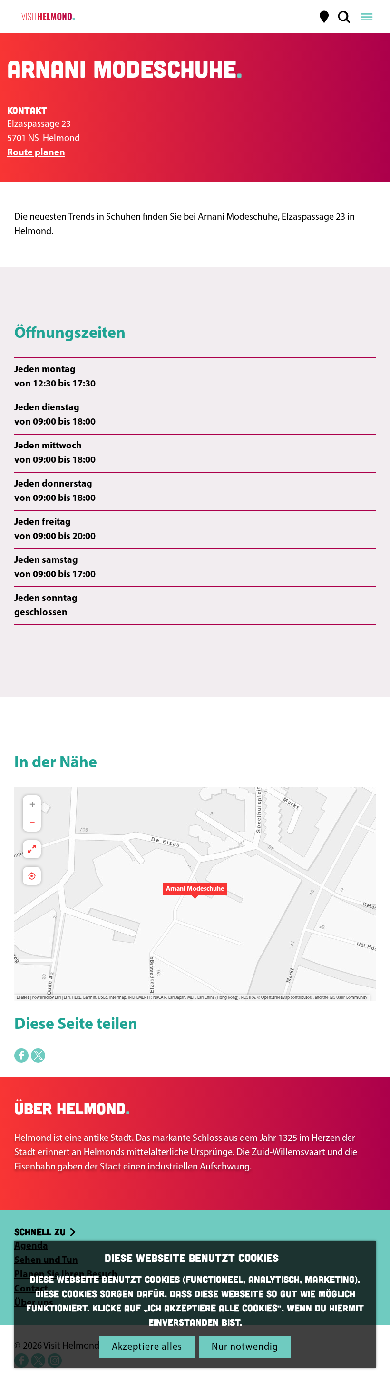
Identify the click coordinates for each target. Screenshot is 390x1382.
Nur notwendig (245, 1347)
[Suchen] (344, 16)
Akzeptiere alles (147, 1347)
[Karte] (324, 16)
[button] (195, 894)
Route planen (36, 153)
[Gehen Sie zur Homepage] (46, 17)
